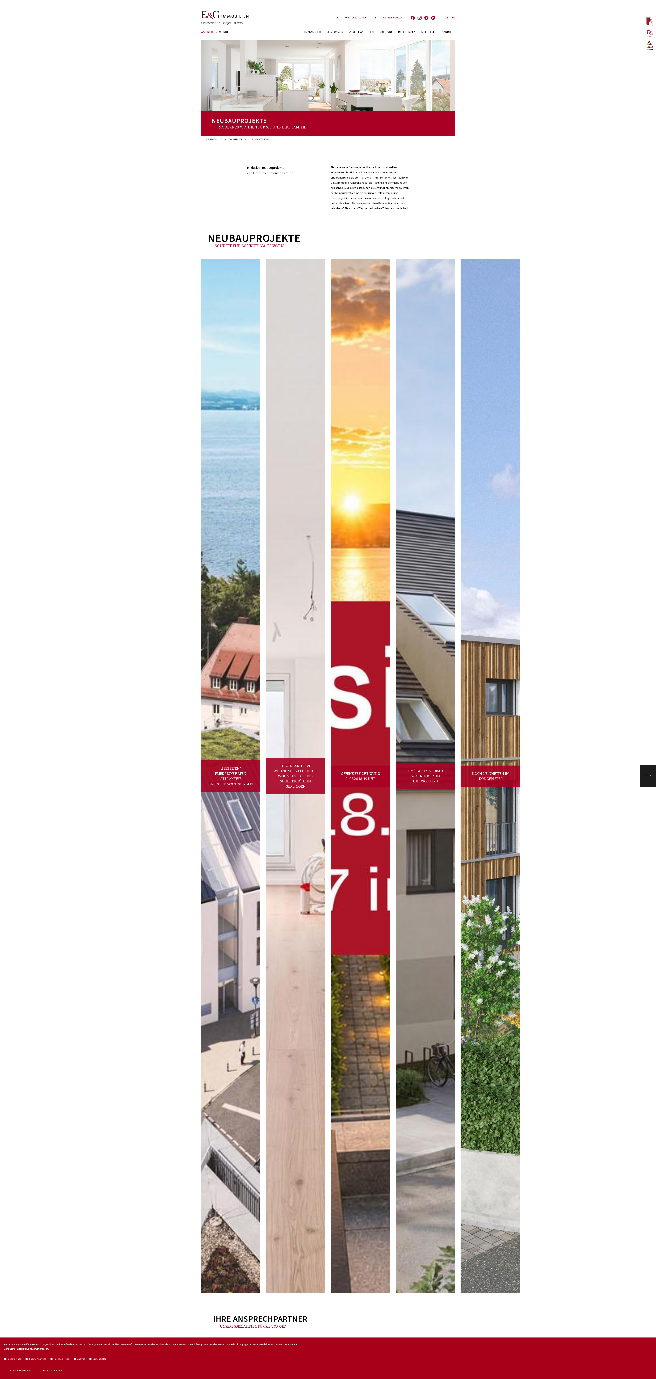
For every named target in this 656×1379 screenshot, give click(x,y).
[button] (648, 776)
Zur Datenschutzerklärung (17, 1348)
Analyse (81, 1359)
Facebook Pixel (62, 1359)
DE (446, 17)
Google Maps (14, 1359)
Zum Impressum (40, 1348)
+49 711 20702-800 (356, 17)
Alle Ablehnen (20, 1370)
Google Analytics (37, 1359)
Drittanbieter (99, 1359)
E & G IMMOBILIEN (214, 139)
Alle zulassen (52, 1370)
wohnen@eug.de (392, 17)
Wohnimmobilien (237, 139)
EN (453, 17)
